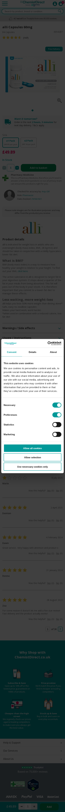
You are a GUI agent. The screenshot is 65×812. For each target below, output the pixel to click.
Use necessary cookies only (32, 466)
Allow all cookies (32, 448)
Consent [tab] (11, 352)
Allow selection (32, 457)
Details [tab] (32, 352)
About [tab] (53, 352)
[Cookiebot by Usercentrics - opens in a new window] (47, 343)
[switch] (56, 414)
